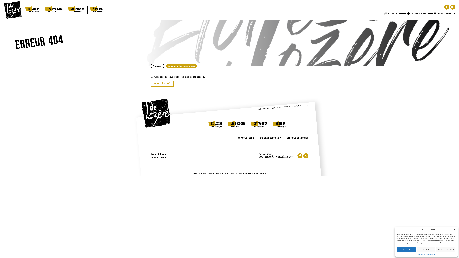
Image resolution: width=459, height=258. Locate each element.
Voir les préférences (446, 249)
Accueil (158, 66)
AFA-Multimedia (260, 173)
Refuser (426, 249)
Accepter (406, 249)
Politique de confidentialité (426, 254)
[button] (454, 229)
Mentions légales (199, 173)
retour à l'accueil (162, 83)
